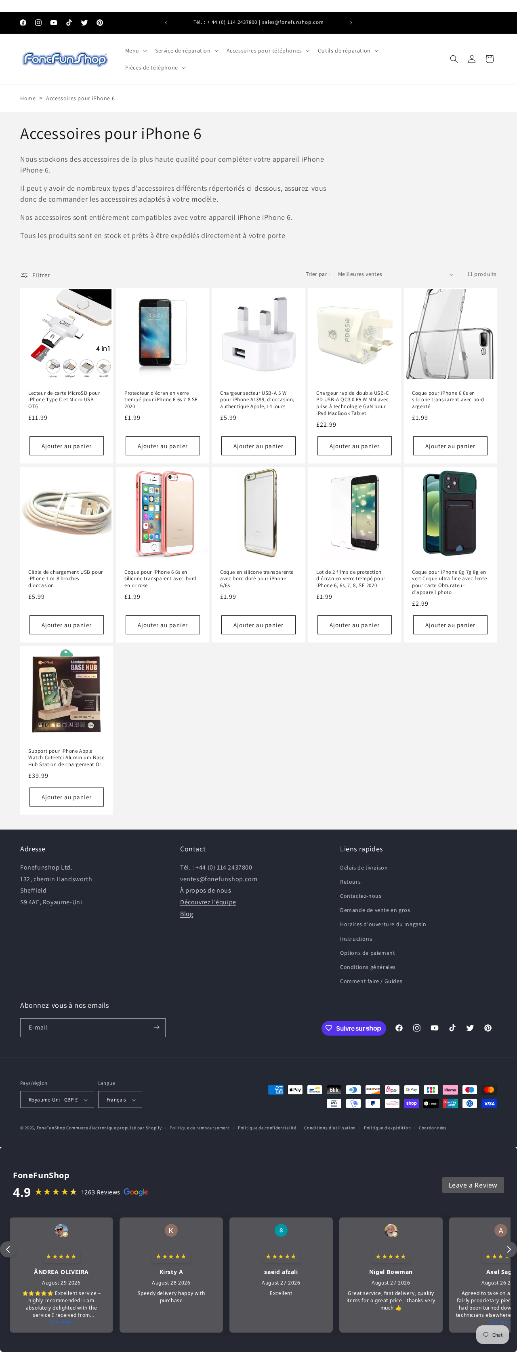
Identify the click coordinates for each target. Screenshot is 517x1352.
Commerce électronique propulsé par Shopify (114, 1128)
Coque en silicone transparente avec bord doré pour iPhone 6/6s (257, 579)
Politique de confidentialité (267, 1128)
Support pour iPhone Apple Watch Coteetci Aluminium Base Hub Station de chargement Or (66, 758)
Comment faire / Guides (371, 981)
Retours (350, 881)
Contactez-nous (360, 895)
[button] (135, 50)
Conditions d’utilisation (330, 1128)
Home (28, 98)
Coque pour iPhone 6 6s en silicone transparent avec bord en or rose (160, 579)
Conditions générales (368, 966)
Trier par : (318, 274)
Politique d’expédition (387, 1128)
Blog (186, 913)
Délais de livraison (364, 867)
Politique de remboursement (200, 1128)
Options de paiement (367, 952)
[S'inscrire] (156, 1027)
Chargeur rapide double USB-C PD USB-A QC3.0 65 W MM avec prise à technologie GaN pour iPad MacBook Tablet (352, 403)
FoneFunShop (51, 1128)
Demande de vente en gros (375, 910)
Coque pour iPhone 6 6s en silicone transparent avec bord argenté (448, 400)
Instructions (356, 938)
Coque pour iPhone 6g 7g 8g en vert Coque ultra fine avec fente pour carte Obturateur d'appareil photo (449, 582)
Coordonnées (433, 1128)
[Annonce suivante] (351, 22)
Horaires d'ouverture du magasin (383, 924)
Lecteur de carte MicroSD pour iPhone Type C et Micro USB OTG (64, 400)
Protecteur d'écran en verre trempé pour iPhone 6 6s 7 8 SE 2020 (161, 400)
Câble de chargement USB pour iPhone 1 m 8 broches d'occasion (65, 579)
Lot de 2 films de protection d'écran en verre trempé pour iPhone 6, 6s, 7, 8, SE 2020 (350, 579)
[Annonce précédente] (166, 22)
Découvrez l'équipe (208, 901)
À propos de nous (205, 890)
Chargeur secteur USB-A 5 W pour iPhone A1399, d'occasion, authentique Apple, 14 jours (257, 400)
